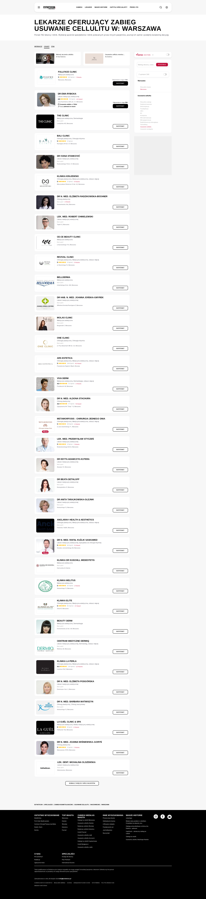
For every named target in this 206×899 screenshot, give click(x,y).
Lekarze (46, 46)
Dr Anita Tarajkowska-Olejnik (75, 499)
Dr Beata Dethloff (68, 479)
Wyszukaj (162, 64)
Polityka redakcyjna (107, 882)
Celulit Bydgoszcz (83, 844)
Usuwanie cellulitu (145, 127)
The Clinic (63, 115)
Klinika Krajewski (68, 176)
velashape (129, 818)
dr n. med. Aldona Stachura (73, 398)
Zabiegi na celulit (131, 836)
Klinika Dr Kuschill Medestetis (76, 560)
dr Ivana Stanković (68, 156)
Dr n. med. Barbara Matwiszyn (75, 701)
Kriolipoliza (143, 115)
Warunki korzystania (40, 885)
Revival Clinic (65, 257)
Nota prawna (96, 882)
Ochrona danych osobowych (43, 882)
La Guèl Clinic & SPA (69, 722)
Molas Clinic (64, 317)
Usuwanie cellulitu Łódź (85, 835)
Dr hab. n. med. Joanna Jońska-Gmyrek (80, 297)
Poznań (64, 830)
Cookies (69, 882)
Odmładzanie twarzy (109, 821)
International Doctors (68, 862)
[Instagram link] (156, 817)
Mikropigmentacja (145, 120)
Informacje (38, 46)
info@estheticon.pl (65, 878)
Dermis (36, 830)
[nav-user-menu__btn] (167, 7)
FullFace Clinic (67, 72)
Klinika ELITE (64, 600)
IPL (141, 113)
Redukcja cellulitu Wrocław (86, 826)
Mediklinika (37, 818)
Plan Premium (66, 859)
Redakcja (37, 859)
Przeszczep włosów (109, 818)
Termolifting (143, 124)
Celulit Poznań (82, 832)
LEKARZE (88, 7)
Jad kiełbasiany (107, 830)
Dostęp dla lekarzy (67, 856)
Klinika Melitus (66, 580)
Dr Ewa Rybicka (67, 94)
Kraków (64, 821)
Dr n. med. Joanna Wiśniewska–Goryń (79, 742)
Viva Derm (63, 378)
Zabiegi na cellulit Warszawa (86, 820)
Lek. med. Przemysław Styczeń (75, 439)
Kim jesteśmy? (38, 856)
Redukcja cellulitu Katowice (86, 829)
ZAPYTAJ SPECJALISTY (118, 7)
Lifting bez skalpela (108, 824)
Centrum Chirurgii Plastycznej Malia (45, 824)
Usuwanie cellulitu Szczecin (86, 838)
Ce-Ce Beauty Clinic (68, 237)
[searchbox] (147, 64)
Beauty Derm (64, 621)
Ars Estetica (64, 358)
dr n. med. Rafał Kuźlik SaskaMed (77, 540)
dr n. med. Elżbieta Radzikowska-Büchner (82, 196)
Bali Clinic (63, 136)
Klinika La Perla (66, 661)
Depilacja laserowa (146, 104)
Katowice (65, 827)
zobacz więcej (94, 179)
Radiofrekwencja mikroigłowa (149, 122)
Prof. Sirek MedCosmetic (41, 821)
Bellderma (63, 277)
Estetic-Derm (38, 827)
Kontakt (120, 83)
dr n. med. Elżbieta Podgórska (75, 681)
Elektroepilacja (144, 106)
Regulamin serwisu (59, 882)
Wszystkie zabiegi (145, 102)
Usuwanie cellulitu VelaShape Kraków (137, 839)
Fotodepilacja (144, 109)
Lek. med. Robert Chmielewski (75, 216)
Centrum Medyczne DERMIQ (73, 641)
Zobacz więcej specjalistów (82, 783)
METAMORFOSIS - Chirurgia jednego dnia (81, 418)
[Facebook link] (163, 817)
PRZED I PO (134, 7)
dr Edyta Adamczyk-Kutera (73, 459)
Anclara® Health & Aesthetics (75, 520)
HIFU (141, 111)
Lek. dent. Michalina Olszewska (76, 762)
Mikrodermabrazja (145, 118)
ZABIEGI (79, 7)
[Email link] (169, 817)
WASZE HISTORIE (101, 7)
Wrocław (64, 824)
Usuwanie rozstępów (146, 129)
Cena (53, 46)
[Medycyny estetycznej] (49, 7)
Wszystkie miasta (145, 87)
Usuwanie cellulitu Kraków (86, 823)
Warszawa (143, 89)
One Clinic (63, 338)
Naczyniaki (106, 833)
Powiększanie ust (108, 827)
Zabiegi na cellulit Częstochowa (87, 841)
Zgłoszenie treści (39, 862)
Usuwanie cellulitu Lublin (85, 847)
